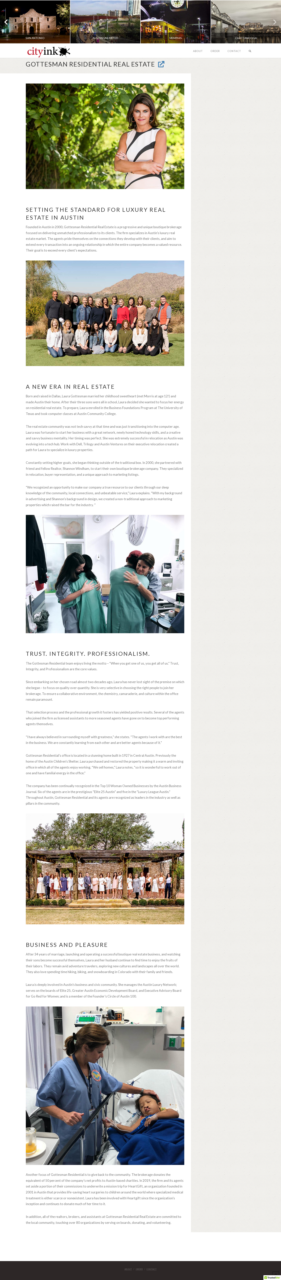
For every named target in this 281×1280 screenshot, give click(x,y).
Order (139, 1269)
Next (273, 22)
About (128, 1269)
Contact (151, 1269)
